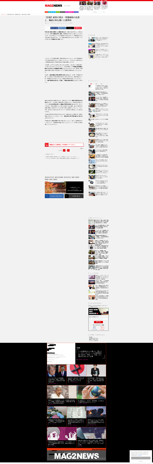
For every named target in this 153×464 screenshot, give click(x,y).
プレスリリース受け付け (93, 340)
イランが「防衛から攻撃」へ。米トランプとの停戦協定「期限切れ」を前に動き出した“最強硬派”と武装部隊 (102, 257)
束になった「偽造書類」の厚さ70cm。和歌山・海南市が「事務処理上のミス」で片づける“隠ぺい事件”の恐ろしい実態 (90, 7)
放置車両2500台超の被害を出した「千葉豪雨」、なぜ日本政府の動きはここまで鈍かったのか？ (102, 93)
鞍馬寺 (56, 179)
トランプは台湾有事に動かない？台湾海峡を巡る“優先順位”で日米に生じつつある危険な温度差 (97, 7)
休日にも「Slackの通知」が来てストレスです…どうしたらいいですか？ (102, 161)
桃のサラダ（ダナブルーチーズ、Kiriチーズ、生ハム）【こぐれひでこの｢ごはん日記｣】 (102, 176)
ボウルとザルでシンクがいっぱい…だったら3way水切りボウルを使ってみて (102, 166)
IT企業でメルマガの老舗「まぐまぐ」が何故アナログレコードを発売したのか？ (102, 50)
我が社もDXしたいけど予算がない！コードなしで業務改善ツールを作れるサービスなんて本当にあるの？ (102, 105)
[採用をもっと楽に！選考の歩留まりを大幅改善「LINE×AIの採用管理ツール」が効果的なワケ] (91, 41)
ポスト (70, 28)
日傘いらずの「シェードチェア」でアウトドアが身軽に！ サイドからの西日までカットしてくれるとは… (102, 171)
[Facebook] (64, 6)
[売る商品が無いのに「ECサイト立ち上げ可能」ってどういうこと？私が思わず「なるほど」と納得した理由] (91, 58)
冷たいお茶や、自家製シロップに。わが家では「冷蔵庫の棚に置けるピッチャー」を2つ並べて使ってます (102, 146)
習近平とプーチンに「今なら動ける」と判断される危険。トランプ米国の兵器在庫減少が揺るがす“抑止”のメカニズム (96, 421)
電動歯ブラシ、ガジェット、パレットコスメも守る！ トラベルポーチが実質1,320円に (102, 110)
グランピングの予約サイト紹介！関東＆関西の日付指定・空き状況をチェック (62, 158)
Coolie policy (139, 455)
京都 (73, 177)
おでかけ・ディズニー (50, 177)
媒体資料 (90, 337)
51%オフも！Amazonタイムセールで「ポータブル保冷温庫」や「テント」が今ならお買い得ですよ (102, 182)
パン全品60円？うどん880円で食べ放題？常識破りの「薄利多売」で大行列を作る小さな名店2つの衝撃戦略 (102, 156)
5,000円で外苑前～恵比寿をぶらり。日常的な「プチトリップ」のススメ (61, 156)
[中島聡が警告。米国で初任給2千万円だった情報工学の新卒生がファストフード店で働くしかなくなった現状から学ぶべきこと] (91, 47)
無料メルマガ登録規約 (92, 316)
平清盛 (77, 177)
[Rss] (68, 6)
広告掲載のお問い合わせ (93, 338)
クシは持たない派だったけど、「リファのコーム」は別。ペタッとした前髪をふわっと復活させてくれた (102, 193)
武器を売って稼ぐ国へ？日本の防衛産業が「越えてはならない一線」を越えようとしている (104, 7)
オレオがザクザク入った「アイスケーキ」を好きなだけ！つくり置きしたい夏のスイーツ (102, 124)
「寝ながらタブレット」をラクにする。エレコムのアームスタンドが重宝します (102, 115)
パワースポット (68, 177)
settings (140, 461)
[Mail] (69, 6)
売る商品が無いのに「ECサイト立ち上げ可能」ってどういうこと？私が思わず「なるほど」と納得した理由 (102, 56)
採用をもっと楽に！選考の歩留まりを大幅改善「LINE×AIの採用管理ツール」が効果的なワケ (102, 39)
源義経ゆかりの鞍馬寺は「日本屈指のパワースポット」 (62, 144)
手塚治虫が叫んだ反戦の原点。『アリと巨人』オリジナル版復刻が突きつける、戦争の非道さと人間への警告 (61, 443)
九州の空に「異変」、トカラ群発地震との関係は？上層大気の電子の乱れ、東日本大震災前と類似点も (102, 282)
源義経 (47, 179)
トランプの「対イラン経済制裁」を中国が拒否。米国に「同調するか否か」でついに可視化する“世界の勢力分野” (82, 7)
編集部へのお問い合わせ (93, 339)
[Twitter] (66, 6)
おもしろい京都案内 (59, 177)
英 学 (51, 179)
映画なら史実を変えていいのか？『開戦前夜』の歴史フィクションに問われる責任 (102, 262)
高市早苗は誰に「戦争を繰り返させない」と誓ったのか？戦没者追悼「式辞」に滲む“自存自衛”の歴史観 (102, 247)
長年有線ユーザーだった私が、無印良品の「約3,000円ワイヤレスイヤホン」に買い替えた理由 (102, 140)
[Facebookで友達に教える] (54, 194)
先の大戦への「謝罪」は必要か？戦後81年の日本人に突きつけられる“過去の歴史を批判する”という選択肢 (102, 221)
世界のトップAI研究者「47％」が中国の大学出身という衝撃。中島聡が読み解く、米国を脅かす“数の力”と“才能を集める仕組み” (61, 402)
